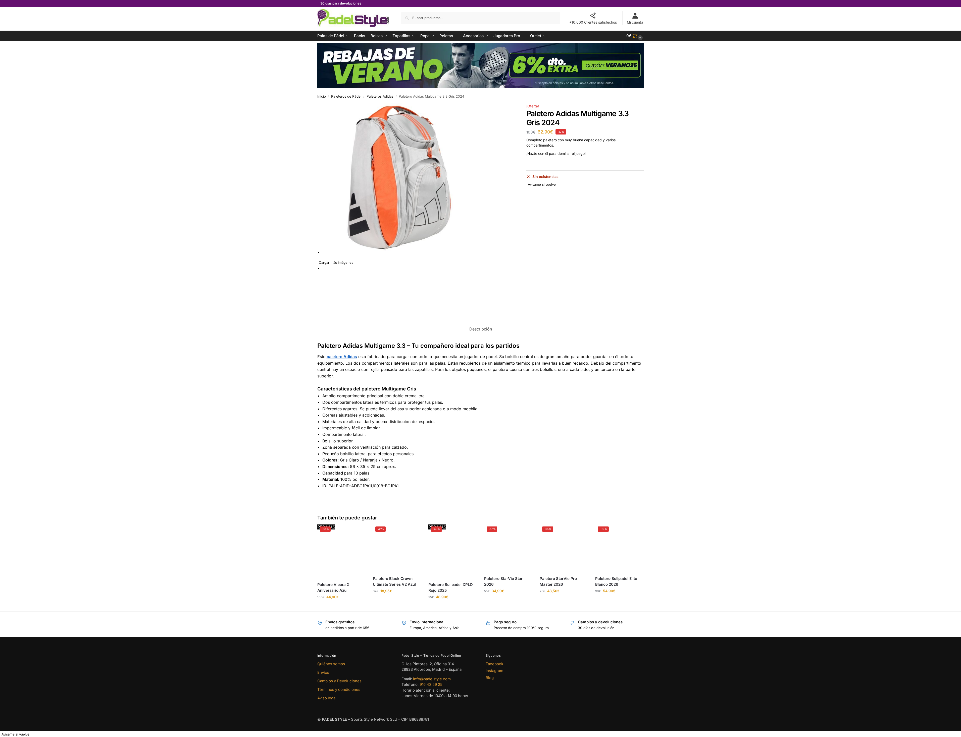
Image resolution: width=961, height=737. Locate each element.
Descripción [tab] (480, 328)
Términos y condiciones (338, 689)
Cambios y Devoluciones (339, 681)
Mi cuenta (635, 22)
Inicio (321, 96)
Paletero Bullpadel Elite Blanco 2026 (616, 581)
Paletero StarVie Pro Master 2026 (558, 581)
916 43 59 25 (431, 684)
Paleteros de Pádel (346, 96)
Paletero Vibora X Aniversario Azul (333, 587)
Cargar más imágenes (336, 262)
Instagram (494, 670)
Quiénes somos (331, 663)
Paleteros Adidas (380, 96)
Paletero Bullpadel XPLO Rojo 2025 (450, 587)
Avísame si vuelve (542, 184)
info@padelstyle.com (432, 679)
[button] (635, 36)
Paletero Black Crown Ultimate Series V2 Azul (394, 581)
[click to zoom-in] (420, 178)
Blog (490, 677)
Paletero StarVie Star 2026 (503, 581)
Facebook (494, 663)
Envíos (323, 672)
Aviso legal (326, 698)
